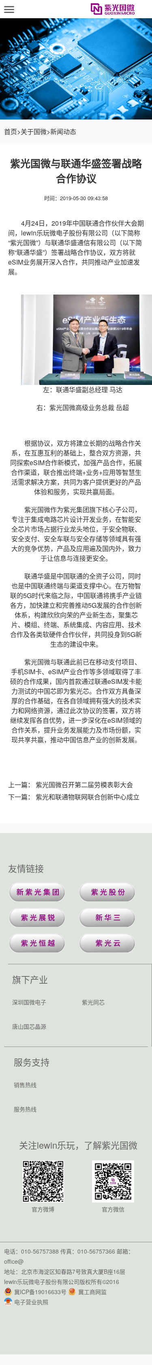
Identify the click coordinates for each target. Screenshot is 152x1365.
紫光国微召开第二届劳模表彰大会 (84, 784)
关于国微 (34, 131)
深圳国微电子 (29, 1002)
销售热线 (25, 1085)
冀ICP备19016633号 (40, 1292)
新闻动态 (63, 131)
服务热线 (25, 1109)
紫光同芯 (93, 1002)
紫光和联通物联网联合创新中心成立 (87, 796)
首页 (10, 131)
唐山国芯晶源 (29, 1026)
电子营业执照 (31, 1302)
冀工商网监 (92, 1292)
